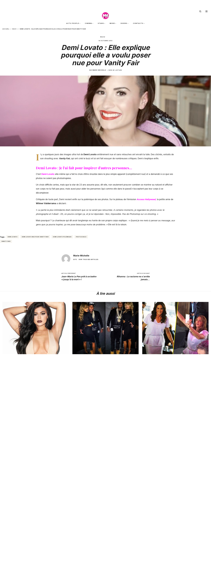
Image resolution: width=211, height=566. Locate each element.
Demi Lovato (47, 174)
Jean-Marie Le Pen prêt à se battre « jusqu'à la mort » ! (78, 277)
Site (75, 259)
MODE (112, 23)
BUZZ (14, 29)
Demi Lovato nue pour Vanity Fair (35, 236)
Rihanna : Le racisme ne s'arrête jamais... (133, 277)
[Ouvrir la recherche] (200, 11)
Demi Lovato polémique (62, 236)
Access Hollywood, (146, 199)
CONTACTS (138, 23)
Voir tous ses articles (88, 259)
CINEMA (88, 23)
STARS (101, 23)
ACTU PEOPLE (72, 23)
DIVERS (124, 23)
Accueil (5, 29)
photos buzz (81, 236)
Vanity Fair (6, 241)
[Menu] (206, 11)
